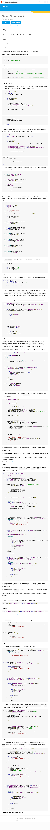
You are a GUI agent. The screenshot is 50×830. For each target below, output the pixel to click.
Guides (2, 8)
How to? (4, 30)
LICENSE (33, 820)
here (15, 43)
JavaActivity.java (15, 614)
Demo (4, 29)
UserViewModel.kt (16, 461)
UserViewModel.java (16, 598)
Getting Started (5, 32)
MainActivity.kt (15, 606)
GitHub (9, 8)
